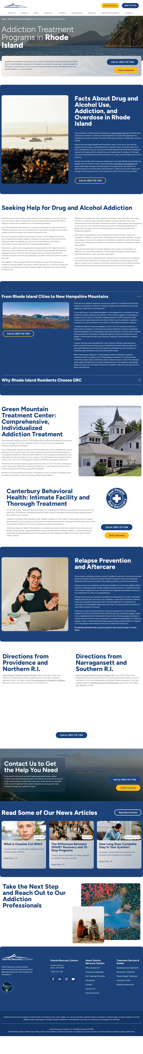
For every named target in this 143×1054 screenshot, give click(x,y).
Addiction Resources (125, 985)
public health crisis (119, 133)
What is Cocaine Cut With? (23, 844)
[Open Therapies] (67, 13)
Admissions (90, 980)
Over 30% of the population (124, 164)
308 (127, 136)
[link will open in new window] (7, 992)
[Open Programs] (29, 13)
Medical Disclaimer (65, 1032)
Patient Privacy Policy (16, 1032)
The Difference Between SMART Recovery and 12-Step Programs (69, 847)
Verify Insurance (92, 993)
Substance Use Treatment (127, 968)
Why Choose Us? (93, 968)
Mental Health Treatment (127, 976)
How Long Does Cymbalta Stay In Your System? (118, 845)
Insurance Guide (123, 980)
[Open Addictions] (54, 13)
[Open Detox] (40, 13)
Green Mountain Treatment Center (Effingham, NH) (22, 675)
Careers (89, 985)
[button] (98, 996)
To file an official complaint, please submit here (117, 1032)
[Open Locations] (134, 13)
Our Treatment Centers (95, 976)
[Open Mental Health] (83, 13)
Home (4, 19)
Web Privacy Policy (33, 1032)
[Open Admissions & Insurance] (121, 13)
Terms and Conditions (49, 1032)
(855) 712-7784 (57, 972)
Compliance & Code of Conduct (86, 1032)
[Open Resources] (97, 13)
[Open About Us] (16, 13)
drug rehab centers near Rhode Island (105, 683)
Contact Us (90, 989)
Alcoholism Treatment (126, 972)
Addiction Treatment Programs (19, 19)
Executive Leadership (95, 972)
